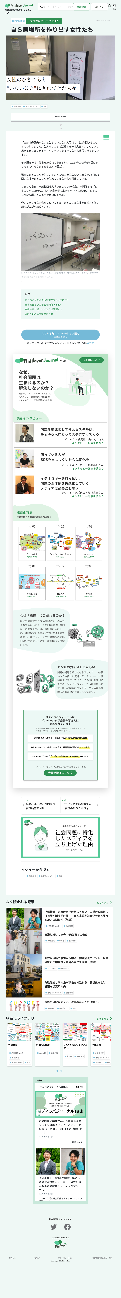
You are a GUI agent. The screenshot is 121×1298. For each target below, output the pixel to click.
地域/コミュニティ (32, 106)
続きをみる (77, 1141)
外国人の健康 (43, 1044)
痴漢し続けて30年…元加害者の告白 (66, 934)
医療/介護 (51, 940)
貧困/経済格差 (17, 1062)
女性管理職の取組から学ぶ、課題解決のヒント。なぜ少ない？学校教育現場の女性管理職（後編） (76, 960)
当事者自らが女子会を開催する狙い (44, 304)
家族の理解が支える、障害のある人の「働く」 (72, 1002)
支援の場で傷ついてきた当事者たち (44, 309)
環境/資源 (110, 1062)
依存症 (61, 940)
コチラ (90, 342)
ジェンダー (52, 968)
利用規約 (37, 1258)
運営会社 (12, 1258)
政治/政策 (69, 926)
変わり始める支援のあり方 (39, 314)
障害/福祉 (17, 106)
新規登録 (81, 6)
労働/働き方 (64, 968)
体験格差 (12, 1044)
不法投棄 (96, 1044)
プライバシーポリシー (66, 1258)
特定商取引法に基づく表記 (102, 1258)
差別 (74, 1008)
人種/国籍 (42, 1053)
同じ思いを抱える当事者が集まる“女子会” (47, 300)
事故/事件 (72, 940)
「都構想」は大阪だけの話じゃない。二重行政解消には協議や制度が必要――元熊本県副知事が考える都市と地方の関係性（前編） (76, 915)
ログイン (99, 6)
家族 (45, 106)
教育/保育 (15, 1057)
